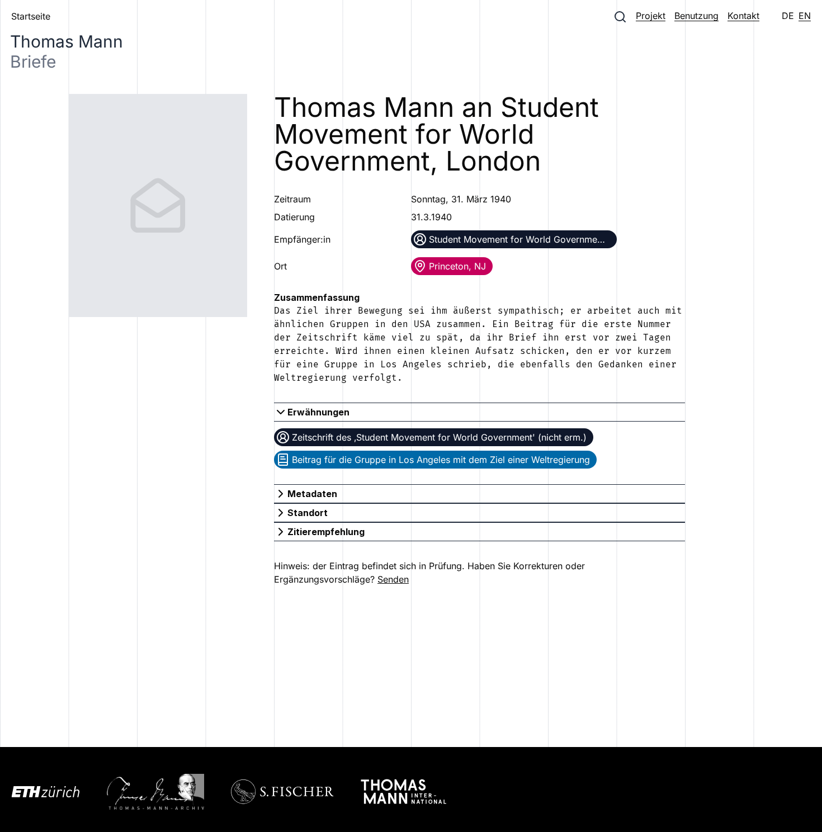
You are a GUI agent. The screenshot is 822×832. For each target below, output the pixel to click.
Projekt (650, 15)
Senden (393, 579)
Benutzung (696, 15)
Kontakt (743, 15)
